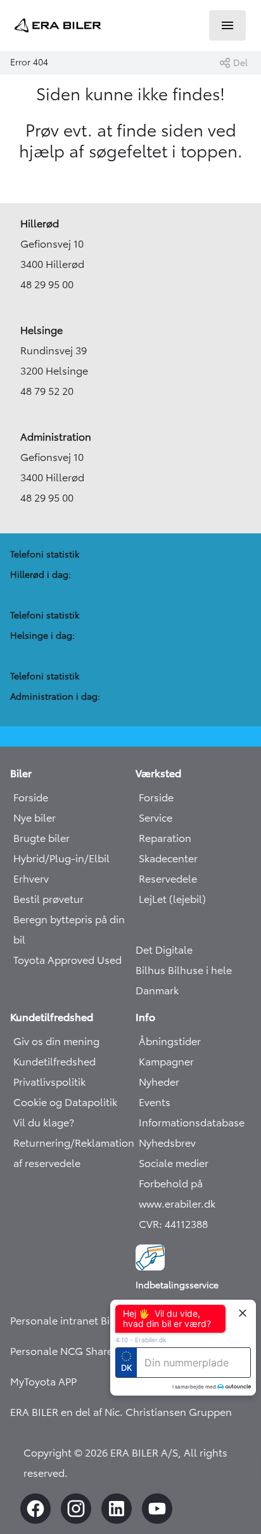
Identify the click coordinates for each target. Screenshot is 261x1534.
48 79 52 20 (46, 391)
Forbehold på (171, 1183)
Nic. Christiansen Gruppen (168, 1412)
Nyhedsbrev (167, 1143)
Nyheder (159, 1082)
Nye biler (34, 817)
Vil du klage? (43, 1122)
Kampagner (166, 1061)
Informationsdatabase (192, 1122)
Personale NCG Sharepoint (74, 1351)
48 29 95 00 (46, 284)
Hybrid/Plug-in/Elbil (61, 858)
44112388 (186, 1224)
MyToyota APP (43, 1381)
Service (155, 817)
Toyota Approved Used (67, 960)
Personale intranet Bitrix (67, 1320)
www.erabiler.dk (177, 1203)
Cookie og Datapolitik (65, 1102)
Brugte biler (41, 838)
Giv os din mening (56, 1041)
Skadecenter (168, 858)
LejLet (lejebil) (172, 899)
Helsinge (41, 330)
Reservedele (168, 878)
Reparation (165, 838)
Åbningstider (170, 1041)
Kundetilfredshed (54, 1061)
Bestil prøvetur (48, 899)
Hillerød (39, 223)
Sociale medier (173, 1163)
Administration (55, 436)
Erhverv (31, 878)
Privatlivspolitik (49, 1082)
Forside (30, 797)
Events (154, 1102)
